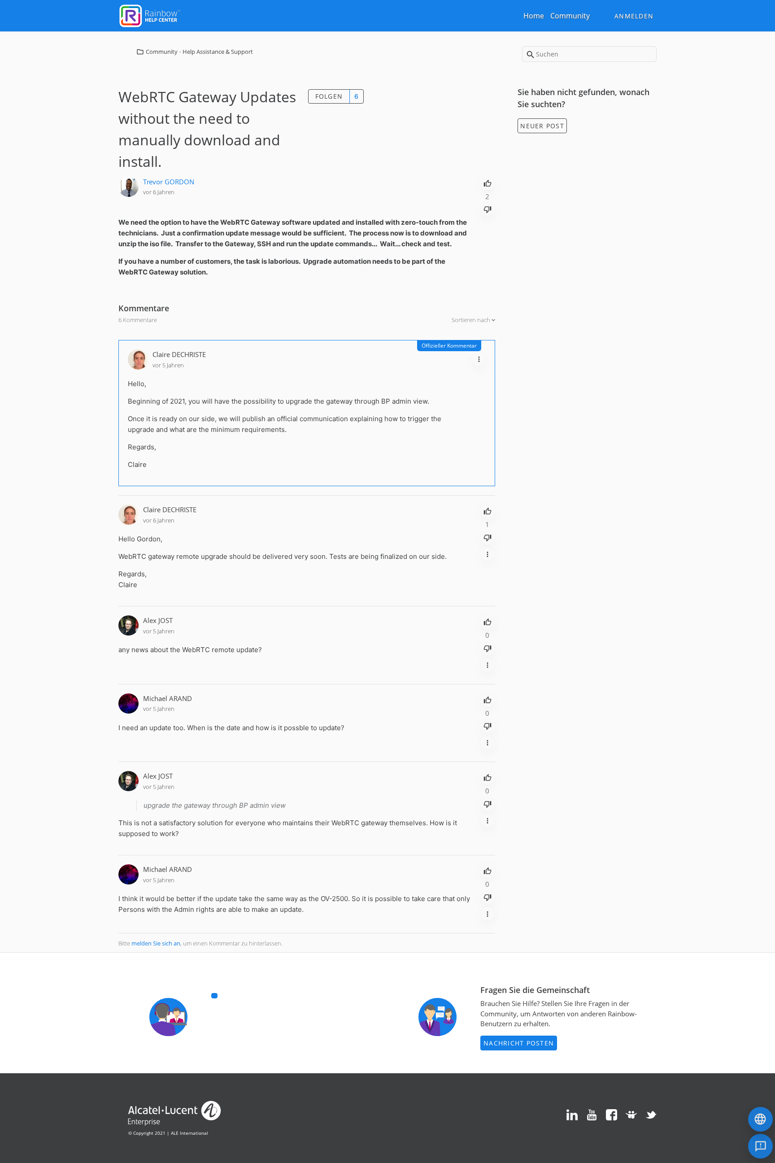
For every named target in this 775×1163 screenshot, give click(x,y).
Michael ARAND (167, 698)
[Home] (149, 14)
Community (570, 16)
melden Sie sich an (155, 943)
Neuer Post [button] (542, 126)
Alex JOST (158, 620)
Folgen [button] (329, 96)
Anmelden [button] (633, 16)
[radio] (487, 182)
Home (533, 16)
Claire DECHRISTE (179, 354)
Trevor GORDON (168, 181)
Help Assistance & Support (218, 52)
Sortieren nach (472, 320)
